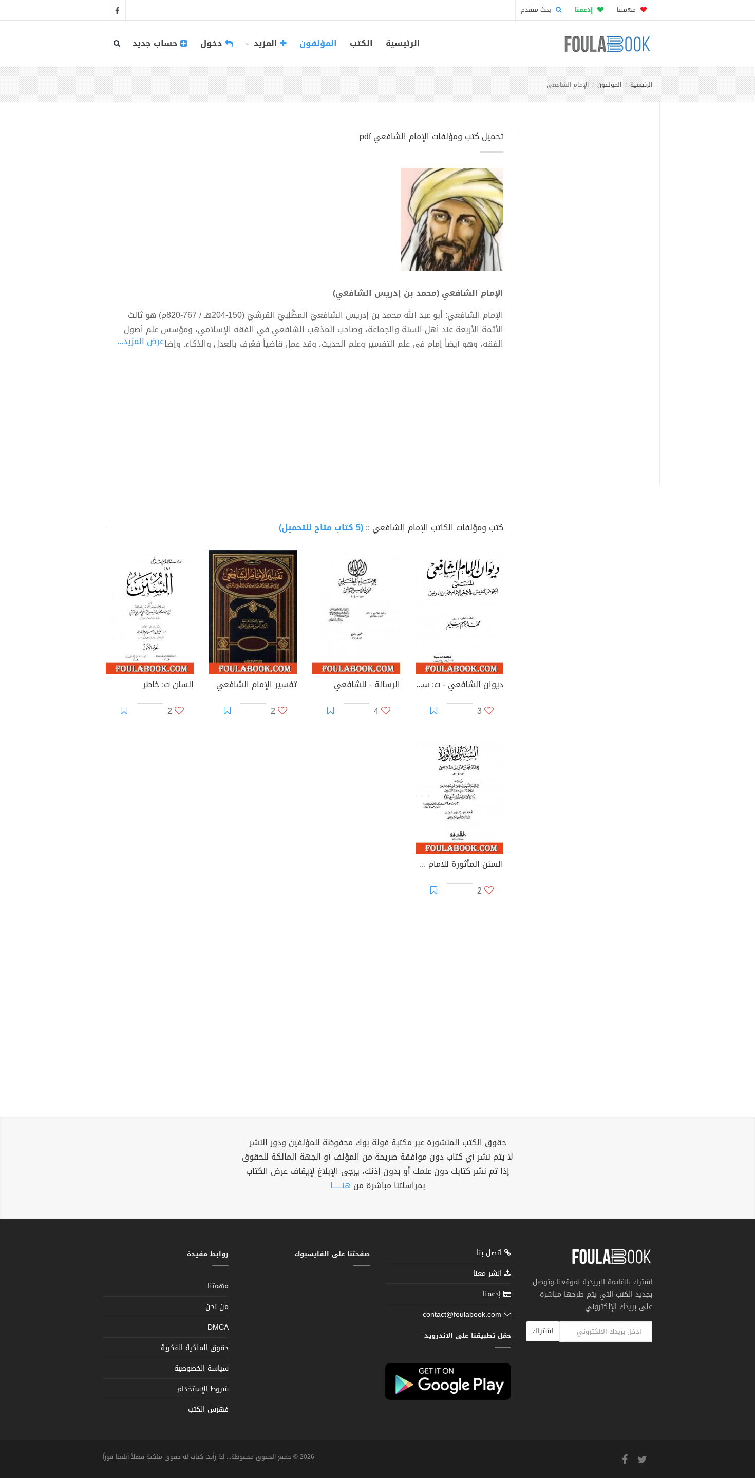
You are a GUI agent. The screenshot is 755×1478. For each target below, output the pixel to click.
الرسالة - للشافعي (367, 685)
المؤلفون (318, 43)
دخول (212, 43)
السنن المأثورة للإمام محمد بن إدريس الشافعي (459, 865)
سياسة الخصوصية (201, 1368)
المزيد (265, 43)
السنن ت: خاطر (168, 685)
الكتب (361, 43)
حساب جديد (156, 43)
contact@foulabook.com (462, 1314)
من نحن (217, 1307)
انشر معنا (488, 1273)
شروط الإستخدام (203, 1389)
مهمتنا (627, 9)
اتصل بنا (490, 1254)
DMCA (218, 1327)
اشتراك (542, 1331)
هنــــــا (340, 1185)
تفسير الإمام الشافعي (256, 685)
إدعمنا (493, 1294)
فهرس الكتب (208, 1409)
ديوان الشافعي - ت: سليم (459, 685)
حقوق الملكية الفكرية (195, 1348)
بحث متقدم (537, 9)
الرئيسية (403, 43)
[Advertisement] (586, 294)
